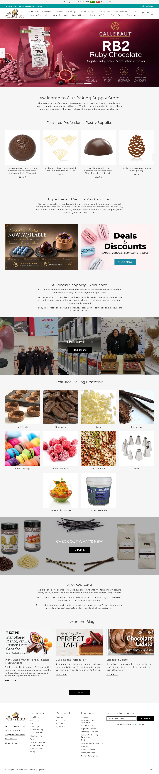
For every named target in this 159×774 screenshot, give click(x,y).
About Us (85, 717)
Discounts (131, 15)
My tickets (60, 723)
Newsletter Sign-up (89, 756)
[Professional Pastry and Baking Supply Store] (15, 13)
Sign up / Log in (147, 6)
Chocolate (60, 427)
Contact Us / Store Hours (92, 743)
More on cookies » (107, 2)
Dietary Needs (36, 749)
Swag (32, 752)
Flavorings (136, 427)
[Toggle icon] (143, 13)
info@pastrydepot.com (15, 735)
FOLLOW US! (79, 350)
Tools (136, 468)
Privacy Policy (87, 725)
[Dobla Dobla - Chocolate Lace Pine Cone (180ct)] (136, 147)
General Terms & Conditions (88, 721)
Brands (121, 15)
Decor (98, 427)
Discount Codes (88, 753)
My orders (60, 720)
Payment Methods (89, 729)
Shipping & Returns (89, 732)
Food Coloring (22, 468)
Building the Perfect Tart (71, 659)
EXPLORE (79, 550)
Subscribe (145, 718)
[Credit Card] (151, 770)
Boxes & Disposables (60, 510)
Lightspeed (41, 770)
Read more (11, 680)
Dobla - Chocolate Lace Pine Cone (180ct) (136, 169)
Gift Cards (103, 15)
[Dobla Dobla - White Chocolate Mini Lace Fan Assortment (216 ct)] (60, 147)
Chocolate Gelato (117, 659)
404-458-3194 (11, 739)
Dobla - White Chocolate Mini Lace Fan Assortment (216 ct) (60, 169)
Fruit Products (60, 468)
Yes (92, 2)
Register (59, 717)
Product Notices (88, 750)
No (98, 2)
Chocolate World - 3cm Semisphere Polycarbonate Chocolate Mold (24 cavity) (98, 170)
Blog (113, 15)
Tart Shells (22, 427)
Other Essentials (98, 510)
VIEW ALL (79, 692)
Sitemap (84, 746)
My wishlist (60, 726)
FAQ (83, 740)
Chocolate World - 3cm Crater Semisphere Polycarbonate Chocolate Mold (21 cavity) (22, 170)
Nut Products (98, 468)
